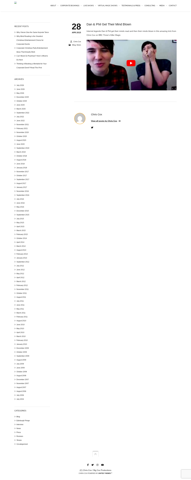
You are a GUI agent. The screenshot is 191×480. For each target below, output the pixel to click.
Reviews (19, 436)
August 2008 (21, 376)
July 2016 (20, 199)
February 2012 (22, 285)
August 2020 (21, 140)
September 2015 (22, 215)
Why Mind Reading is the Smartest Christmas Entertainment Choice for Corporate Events (29, 40)
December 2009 (22, 348)
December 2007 (22, 380)
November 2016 (22, 191)
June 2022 (20, 121)
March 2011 (20, 313)
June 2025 (20, 105)
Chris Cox (77, 42)
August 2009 (21, 360)
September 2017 (22, 179)
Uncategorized (22, 444)
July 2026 (20, 85)
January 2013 (21, 258)
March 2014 (21, 246)
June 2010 (20, 325)
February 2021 (22, 128)
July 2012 (20, 266)
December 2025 (22, 97)
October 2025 (21, 101)
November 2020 (22, 132)
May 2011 (20, 309)
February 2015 (22, 234)
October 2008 (21, 372)
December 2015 (22, 211)
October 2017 (21, 176)
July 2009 (20, 364)
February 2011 (22, 317)
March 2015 (21, 230)
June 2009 (20, 368)
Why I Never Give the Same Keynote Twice (32, 32)
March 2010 (21, 336)
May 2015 (20, 223)
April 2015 (20, 227)
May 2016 (20, 207)
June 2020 (20, 144)
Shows (19, 440)
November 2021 (22, 125)
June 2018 (20, 164)
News (79, 45)
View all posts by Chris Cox (104, 121)
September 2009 (22, 356)
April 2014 (20, 242)
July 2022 (20, 117)
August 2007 (21, 387)
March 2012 (21, 281)
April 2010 (20, 332)
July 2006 (20, 395)
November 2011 (22, 289)
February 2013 (22, 254)
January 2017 (21, 187)
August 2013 (21, 250)
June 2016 (20, 203)
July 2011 (20, 301)
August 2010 (21, 321)
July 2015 (20, 219)
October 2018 (21, 156)
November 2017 (22, 172)
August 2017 (21, 183)
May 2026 (20, 93)
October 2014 (21, 238)
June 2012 (20, 270)
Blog (74, 45)
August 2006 (21, 391)
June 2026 (20, 89)
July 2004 (20, 399)
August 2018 (21, 160)
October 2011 (21, 293)
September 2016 (22, 195)
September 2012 (22, 262)
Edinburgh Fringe (23, 421)
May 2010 (20, 329)
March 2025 (21, 109)
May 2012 (20, 274)
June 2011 (20, 305)
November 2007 (22, 383)
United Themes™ (105, 473)
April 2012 (20, 278)
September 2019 (22, 148)
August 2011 (21, 297)
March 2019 (21, 152)
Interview (19, 424)
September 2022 (22, 113)
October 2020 (21, 136)
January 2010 (21, 344)
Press (18, 432)
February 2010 (22, 340)
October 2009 (21, 352)
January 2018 (21, 168)
